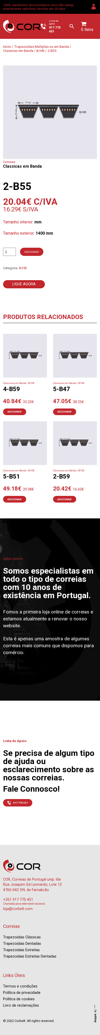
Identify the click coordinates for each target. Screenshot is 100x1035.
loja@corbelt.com (18, 909)
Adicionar (31, 252)
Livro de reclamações (21, 1005)
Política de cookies (19, 999)
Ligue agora (24, 284)
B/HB (40, 51)
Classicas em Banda (18, 51)
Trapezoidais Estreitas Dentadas (29, 956)
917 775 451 (20, 802)
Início (7, 46)
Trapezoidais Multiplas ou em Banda (41, 46)
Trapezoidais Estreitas (21, 950)
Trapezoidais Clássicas (22, 937)
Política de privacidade (22, 993)
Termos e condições (20, 986)
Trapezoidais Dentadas (22, 943)
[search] (72, 26)
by (95, 1016)
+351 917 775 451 (18, 899)
